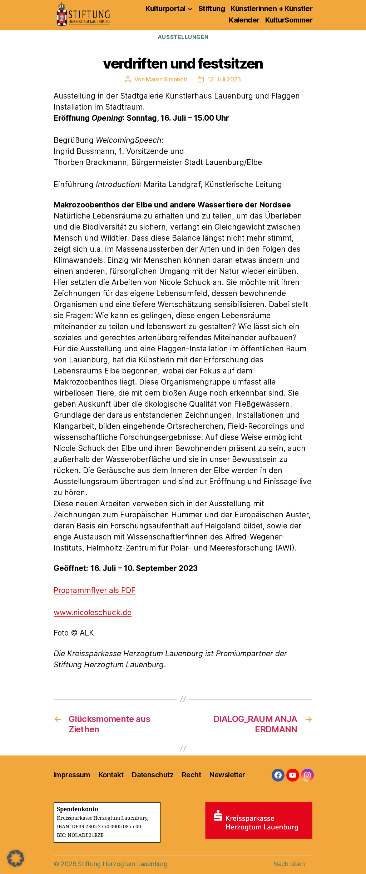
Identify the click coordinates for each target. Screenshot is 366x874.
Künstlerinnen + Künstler (271, 8)
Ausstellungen (183, 37)
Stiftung (211, 8)
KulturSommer (288, 20)
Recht (191, 774)
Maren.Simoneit (166, 79)
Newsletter (227, 774)
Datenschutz (152, 774)
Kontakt (111, 774)
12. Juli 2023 (224, 79)
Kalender (244, 20)
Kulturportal (165, 8)
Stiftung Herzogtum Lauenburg (122, 864)
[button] (15, 858)
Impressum (72, 774)
